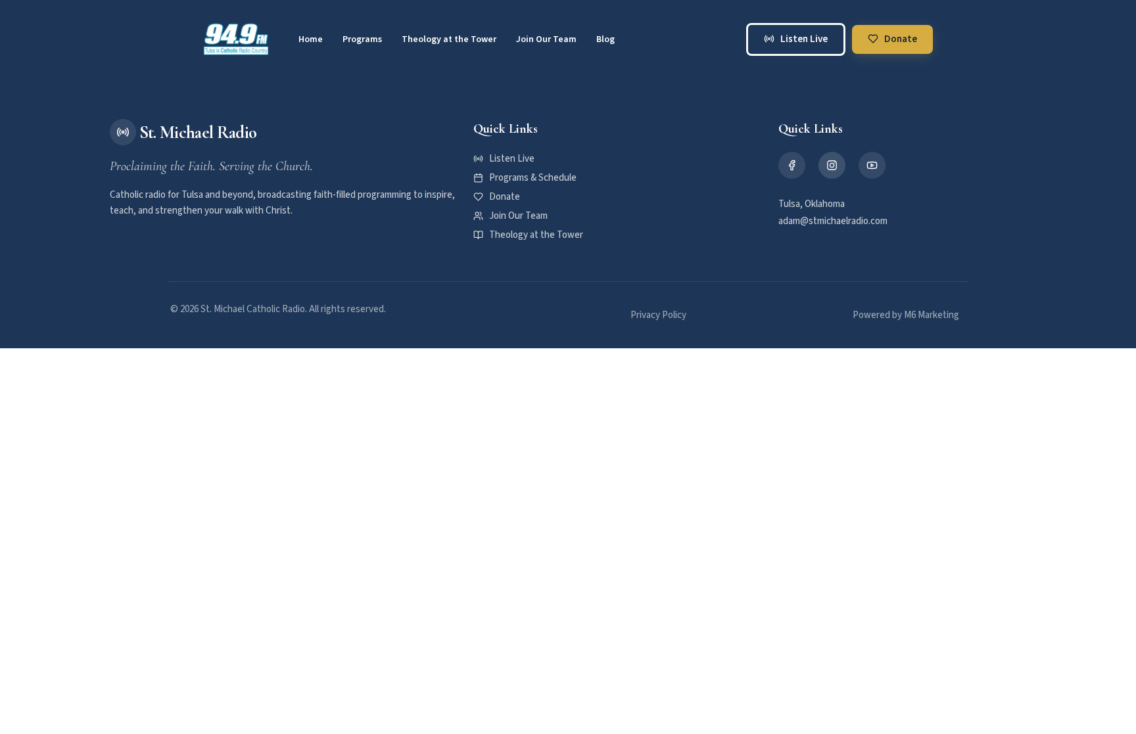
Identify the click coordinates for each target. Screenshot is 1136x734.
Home (310, 39)
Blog (605, 39)
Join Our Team (546, 39)
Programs (362, 39)
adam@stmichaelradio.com (833, 221)
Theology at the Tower (449, 39)
